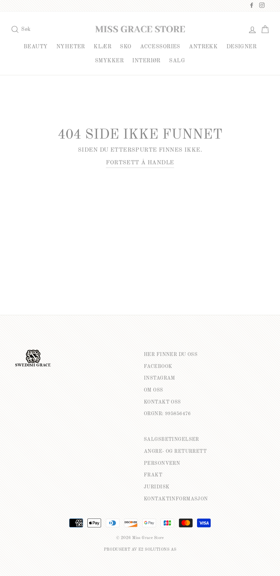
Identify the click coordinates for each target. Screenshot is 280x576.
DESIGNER (241, 47)
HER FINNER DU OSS (170, 354)
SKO (125, 47)
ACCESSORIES (160, 47)
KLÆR (102, 47)
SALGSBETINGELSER (171, 439)
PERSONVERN (162, 463)
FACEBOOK (158, 366)
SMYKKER (109, 61)
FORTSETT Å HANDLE (140, 163)
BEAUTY (36, 47)
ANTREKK (203, 47)
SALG (177, 61)
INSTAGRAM (159, 378)
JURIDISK (156, 487)
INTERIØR (146, 61)
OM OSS (153, 390)
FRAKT (153, 475)
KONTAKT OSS (162, 402)
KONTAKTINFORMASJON (176, 499)
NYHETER (70, 47)
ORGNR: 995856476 (167, 413)
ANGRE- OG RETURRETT (175, 451)
